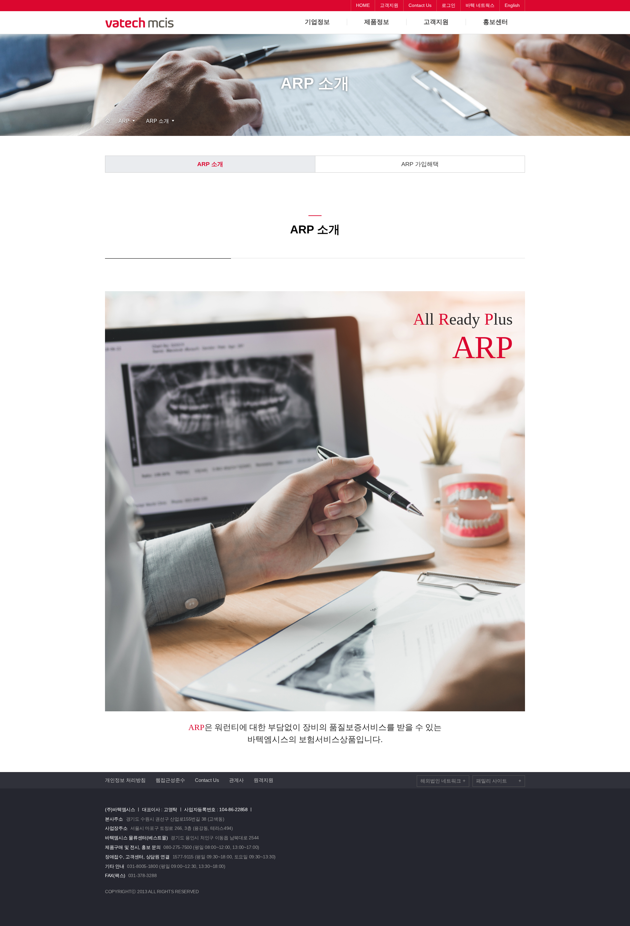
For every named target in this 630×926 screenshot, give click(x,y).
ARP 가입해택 (420, 164)
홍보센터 (495, 22)
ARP (124, 121)
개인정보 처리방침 (125, 780)
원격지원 (263, 780)
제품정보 (376, 22)
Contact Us (207, 780)
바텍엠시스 (141, 22)
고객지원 (436, 22)
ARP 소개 (157, 121)
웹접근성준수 (170, 780)
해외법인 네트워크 (443, 781)
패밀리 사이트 (498, 781)
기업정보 (317, 22)
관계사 (236, 780)
